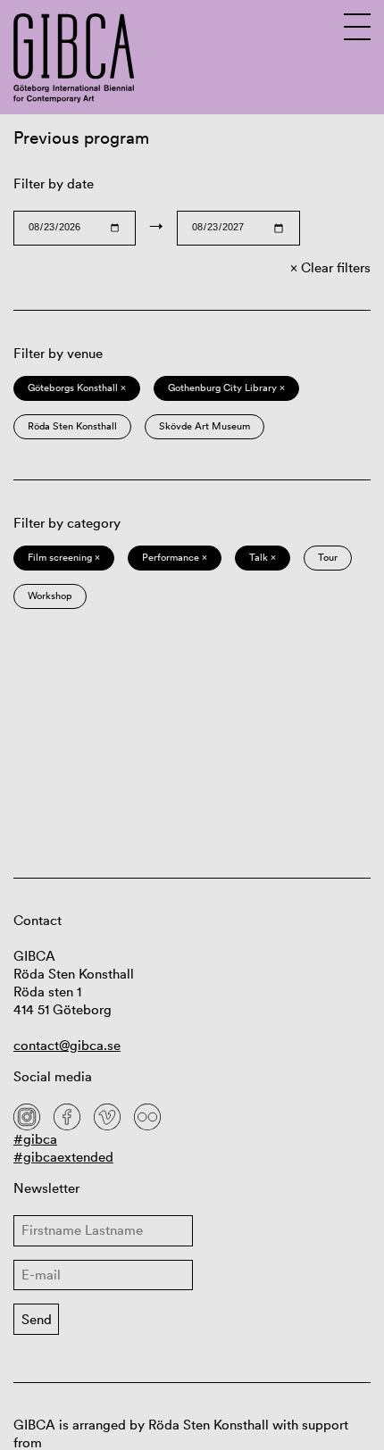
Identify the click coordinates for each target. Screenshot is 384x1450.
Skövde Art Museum (204, 426)
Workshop (50, 595)
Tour (328, 557)
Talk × (262, 557)
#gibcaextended (63, 1156)
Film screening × (64, 557)
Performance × (174, 557)
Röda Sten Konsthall (72, 426)
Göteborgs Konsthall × (77, 387)
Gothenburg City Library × (226, 387)
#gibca (35, 1138)
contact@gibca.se (67, 1045)
